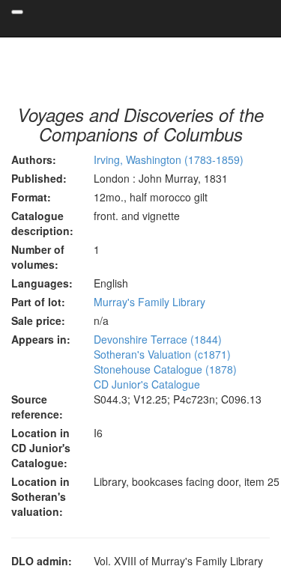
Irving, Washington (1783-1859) (169, 159)
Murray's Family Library (149, 301)
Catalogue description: (42, 223)
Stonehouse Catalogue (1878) (165, 369)
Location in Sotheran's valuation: (40, 496)
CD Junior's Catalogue (147, 384)
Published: (39, 178)
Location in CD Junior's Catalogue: (40, 447)
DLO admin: (41, 560)
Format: (31, 196)
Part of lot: (38, 301)
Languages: (42, 283)
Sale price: (38, 320)
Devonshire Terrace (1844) (158, 339)
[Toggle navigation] (17, 12)
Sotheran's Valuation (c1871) (162, 354)
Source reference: (37, 407)
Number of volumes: (37, 257)
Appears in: (40, 339)
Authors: (33, 159)
